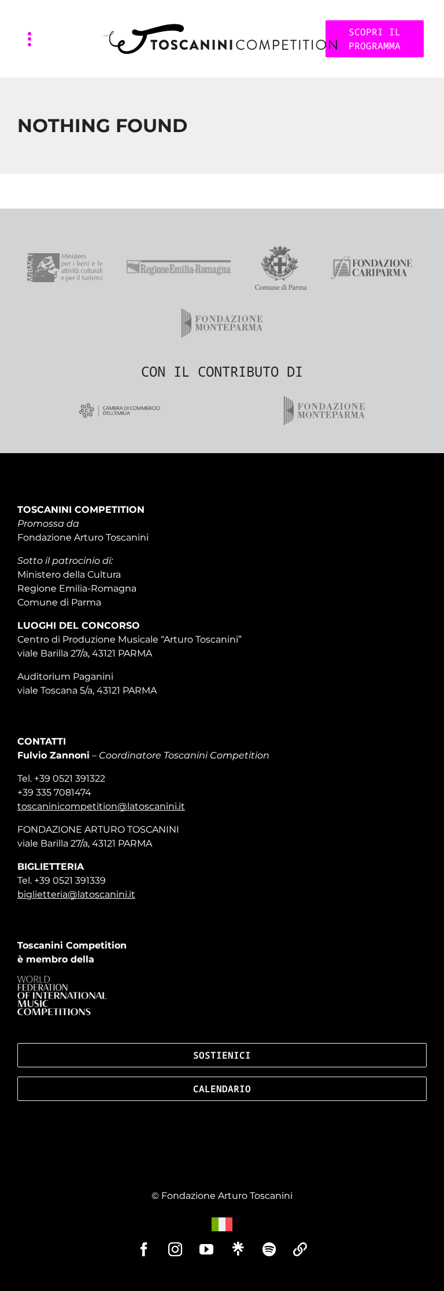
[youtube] (206, 1249)
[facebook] (144, 1249)
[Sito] (300, 1249)
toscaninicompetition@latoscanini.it (101, 806)
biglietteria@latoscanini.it (76, 894)
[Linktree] (237, 1248)
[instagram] (175, 1249)
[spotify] (269, 1249)
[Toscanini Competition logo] (219, 28)
